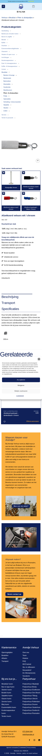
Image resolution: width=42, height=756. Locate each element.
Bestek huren (6, 693)
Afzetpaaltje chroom (11, 187)
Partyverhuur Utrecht (30, 698)
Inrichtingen (5, 57)
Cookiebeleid (20, 396)
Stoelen (5, 108)
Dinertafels (6, 84)
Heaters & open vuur (8, 54)
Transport (5, 661)
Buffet (3, 42)
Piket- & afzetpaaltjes (25, 17)
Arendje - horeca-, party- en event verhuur (24, 753)
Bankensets (7, 78)
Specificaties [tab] (10, 309)
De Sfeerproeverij (29, 673)
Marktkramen (7, 90)
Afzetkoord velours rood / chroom (11, 208)
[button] (39, 359)
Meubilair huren (7, 684)
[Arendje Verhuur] (21, 6)
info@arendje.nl (28, 734)
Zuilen (5, 111)
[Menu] (3, 6)
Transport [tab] (8, 303)
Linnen (4, 69)
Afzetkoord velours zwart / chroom (31, 187)
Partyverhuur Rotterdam (31, 701)
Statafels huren (7, 695)
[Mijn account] (38, 6)
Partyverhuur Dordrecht (31, 710)
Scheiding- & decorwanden (12, 102)
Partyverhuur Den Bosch (31, 693)
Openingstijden (7, 652)
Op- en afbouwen (29, 667)
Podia (5, 96)
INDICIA (25, 751)
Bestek (4, 39)
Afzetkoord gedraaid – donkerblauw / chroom (11, 414)
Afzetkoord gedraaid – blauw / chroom (31, 208)
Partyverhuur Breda (30, 687)
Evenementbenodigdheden (10, 48)
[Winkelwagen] (33, 6)
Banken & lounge (8, 75)
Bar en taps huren (8, 687)
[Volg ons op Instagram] (34, 740)
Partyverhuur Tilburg (30, 695)
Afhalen (4, 658)
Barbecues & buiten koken (10, 33)
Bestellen (5, 655)
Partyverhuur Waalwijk (31, 684)
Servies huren (7, 701)
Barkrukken (7, 81)
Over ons (26, 652)
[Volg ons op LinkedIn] (38, 740)
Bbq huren (5, 704)
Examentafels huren (9, 707)
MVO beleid (27, 664)
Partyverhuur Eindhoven (31, 690)
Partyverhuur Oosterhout (31, 707)
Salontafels (7, 99)
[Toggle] (10, 30)
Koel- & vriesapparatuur (9, 63)
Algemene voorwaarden (12, 747)
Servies (4, 115)
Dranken (4, 45)
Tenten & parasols (7, 117)
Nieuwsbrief (27, 670)
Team (25, 655)
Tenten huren (6, 716)
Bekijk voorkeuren (21, 391)
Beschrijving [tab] (10, 297)
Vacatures (26, 676)
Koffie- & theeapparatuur (9, 66)
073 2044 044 (28, 731)
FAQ (24, 661)
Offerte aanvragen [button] (32, 421)
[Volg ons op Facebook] (29, 740)
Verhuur (4, 17)
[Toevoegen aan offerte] (3, 172)
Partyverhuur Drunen (30, 704)
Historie (25, 658)
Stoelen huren (7, 690)
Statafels (6, 105)
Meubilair (12, 17)
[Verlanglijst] (38, 161)
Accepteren (21, 380)
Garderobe (6, 87)
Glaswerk (5, 51)
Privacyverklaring (31, 747)
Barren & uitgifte (7, 36)
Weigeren (21, 385)
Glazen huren (6, 698)
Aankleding (5, 31)
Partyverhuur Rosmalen (31, 713)
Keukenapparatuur (8, 60)
